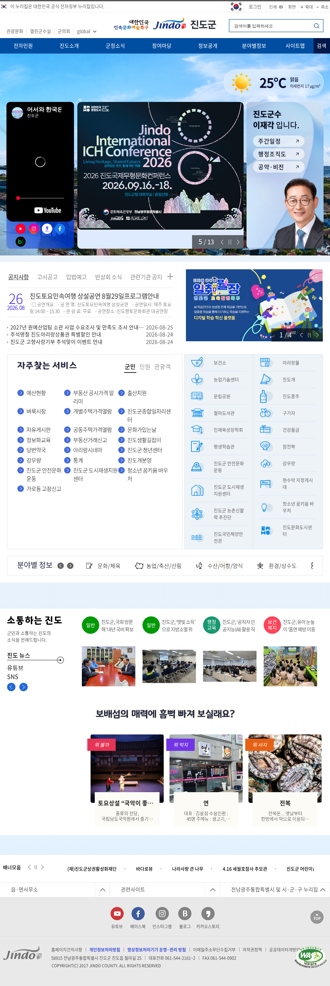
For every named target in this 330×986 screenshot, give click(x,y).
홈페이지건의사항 (66, 949)
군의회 (64, 31)
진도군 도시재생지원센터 (95, 474)
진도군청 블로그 (19, 241)
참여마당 (161, 45)
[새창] (160, 166)
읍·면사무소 (24, 889)
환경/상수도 (283, 566)
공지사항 (18, 277)
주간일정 (269, 141)
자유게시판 (38, 429)
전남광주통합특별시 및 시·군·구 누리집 (274, 889)
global (83, 31)
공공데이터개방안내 (286, 949)
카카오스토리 (207, 926)
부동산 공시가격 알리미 (93, 397)
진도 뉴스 (18, 655)
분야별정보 (254, 45)
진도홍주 (291, 396)
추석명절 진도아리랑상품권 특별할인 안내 (55, 334)
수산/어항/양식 (225, 566)
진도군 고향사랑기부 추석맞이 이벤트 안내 (56, 341)
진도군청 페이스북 (59, 229)
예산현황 (36, 393)
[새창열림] (311, 956)
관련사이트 (133, 889)
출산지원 (137, 393)
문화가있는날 (141, 429)
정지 (230, 242)
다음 (238, 242)
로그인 (255, 6)
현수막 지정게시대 (298, 483)
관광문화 (14, 31)
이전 (222, 242)
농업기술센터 (226, 379)
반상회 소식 (108, 277)
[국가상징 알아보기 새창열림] (236, 6)
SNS (12, 676)
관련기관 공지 (146, 277)
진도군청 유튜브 (19, 229)
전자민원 (23, 45)
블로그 (185, 926)
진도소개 (69, 45)
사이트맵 (295, 45)
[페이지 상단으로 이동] (317, 916)
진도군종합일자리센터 (149, 415)
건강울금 (291, 429)
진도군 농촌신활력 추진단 (229, 513)
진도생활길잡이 (144, 440)
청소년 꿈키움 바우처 (147, 474)
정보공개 (208, 45)
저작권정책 (252, 949)
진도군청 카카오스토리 (46, 229)
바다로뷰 (144, 868)
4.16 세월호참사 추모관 (245, 868)
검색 (321, 45)
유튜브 (15, 667)
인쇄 (273, 7)
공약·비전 (271, 167)
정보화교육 (38, 440)
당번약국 (36, 450)
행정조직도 (272, 154)
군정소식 (115, 45)
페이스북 (138, 926)
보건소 (220, 362)
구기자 (289, 413)
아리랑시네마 (87, 450)
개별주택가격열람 (92, 411)
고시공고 (47, 277)
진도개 (289, 379)
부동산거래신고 (90, 440)
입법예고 (76, 277)
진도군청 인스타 (33, 229)
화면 (292, 7)
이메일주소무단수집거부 (214, 949)
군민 (130, 366)
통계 (78, 460)
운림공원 (222, 396)
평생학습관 (224, 446)
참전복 (289, 446)
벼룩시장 (36, 411)
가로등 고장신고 (43, 488)
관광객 (162, 366)
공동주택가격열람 (92, 429)
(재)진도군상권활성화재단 (92, 868)
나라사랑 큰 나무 (187, 868)
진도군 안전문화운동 (43, 474)
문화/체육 (109, 566)
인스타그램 (162, 926)
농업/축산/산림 (164, 566)
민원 (145, 366)
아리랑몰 (291, 362)
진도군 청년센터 (144, 450)
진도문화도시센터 (297, 530)
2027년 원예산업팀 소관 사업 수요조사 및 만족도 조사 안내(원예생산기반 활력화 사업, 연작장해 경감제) (77, 327)
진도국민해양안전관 (228, 537)
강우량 (33, 460)
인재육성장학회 (228, 429)
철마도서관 (224, 413)
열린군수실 (40, 31)
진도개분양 (139, 460)
